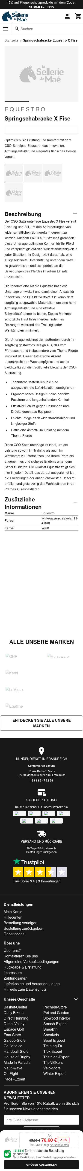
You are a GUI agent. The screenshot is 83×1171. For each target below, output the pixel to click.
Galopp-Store (15, 1040)
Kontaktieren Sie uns (41, 765)
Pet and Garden (56, 1012)
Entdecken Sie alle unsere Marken (41, 723)
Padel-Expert (14, 1079)
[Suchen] (17, 28)
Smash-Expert (55, 1023)
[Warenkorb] (78, 16)
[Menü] (5, 28)
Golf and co (13, 1045)
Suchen (27, 28)
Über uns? (12, 950)
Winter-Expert (54, 1073)
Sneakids (51, 1034)
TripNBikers (53, 1062)
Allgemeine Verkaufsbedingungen (31, 961)
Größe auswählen (41, 1164)
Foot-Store (12, 1034)
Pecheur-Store (55, 1007)
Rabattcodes (14, 933)
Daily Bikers (14, 1012)
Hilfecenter (12, 917)
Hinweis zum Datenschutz (25, 989)
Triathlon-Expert (56, 1056)
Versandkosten (59, 1145)
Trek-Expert (52, 1051)
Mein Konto (13, 911)
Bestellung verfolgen (20, 922)
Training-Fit (52, 1045)
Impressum (13, 972)
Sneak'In (50, 1029)
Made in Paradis (17, 1062)
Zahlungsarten (15, 978)
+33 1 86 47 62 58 (41, 780)
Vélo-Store (52, 1068)
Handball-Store (16, 1051)
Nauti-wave (13, 1068)
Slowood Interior (56, 1018)
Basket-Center (15, 1007)
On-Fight (11, 1073)
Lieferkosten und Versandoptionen (32, 983)
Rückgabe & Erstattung (23, 967)
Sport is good (54, 1040)
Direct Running (16, 1018)
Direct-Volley (14, 1023)
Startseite (11, 40)
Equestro (26, 109)
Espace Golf (14, 1029)
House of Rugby (17, 1056)
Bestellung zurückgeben (41, 852)
